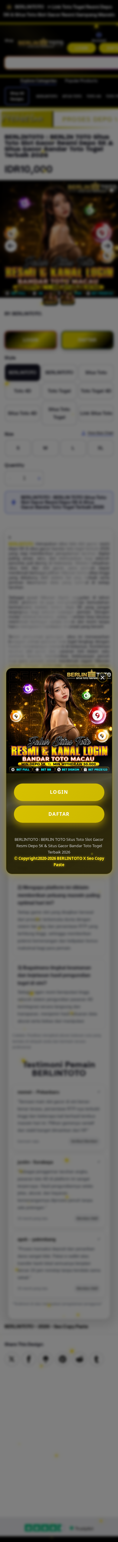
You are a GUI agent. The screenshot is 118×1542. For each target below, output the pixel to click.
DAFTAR (59, 814)
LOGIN (59, 792)
